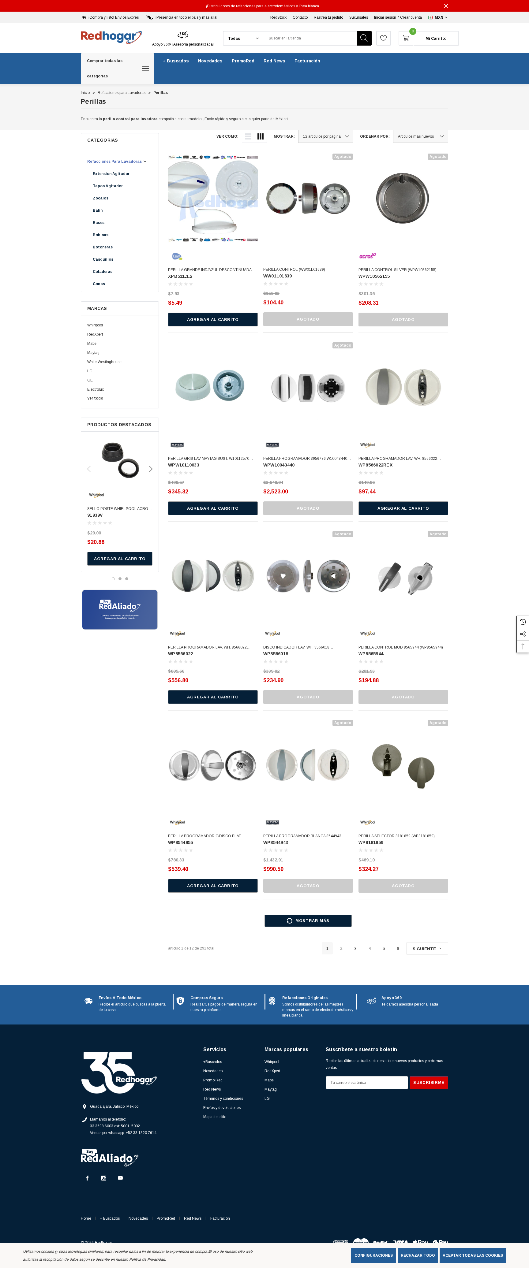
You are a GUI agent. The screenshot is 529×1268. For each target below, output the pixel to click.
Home (86, 1218)
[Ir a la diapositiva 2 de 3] (120, 578)
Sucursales (358, 17)
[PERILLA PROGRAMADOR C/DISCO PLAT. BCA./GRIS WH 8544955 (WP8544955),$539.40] (213, 764)
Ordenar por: (375, 136)
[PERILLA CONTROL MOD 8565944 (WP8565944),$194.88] (403, 576)
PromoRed (166, 1218)
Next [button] (151, 469)
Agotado (308, 319)
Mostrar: (284, 136)
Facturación (220, 1218)
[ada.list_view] (248, 136)
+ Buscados (110, 1218)
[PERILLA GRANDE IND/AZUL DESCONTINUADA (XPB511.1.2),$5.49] (213, 198)
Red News (192, 1218)
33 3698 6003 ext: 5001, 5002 (115, 1126)
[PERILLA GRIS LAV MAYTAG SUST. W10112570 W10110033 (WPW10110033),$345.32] (213, 387)
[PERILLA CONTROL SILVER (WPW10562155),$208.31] (403, 198)
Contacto (300, 17)
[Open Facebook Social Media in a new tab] (87, 1178)
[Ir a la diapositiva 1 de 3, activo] (113, 578)
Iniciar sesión (385, 17)
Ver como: (227, 136)
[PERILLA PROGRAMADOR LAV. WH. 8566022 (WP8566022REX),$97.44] (403, 387)
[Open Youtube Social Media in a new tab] (120, 1178)
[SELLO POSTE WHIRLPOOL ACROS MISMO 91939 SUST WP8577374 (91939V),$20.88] (119, 460)
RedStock (278, 17)
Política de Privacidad (147, 1259)
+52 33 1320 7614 (141, 1133)
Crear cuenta (411, 17)
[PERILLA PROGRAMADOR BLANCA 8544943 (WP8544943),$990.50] (308, 764)
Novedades (138, 1218)
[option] (127, 1003)
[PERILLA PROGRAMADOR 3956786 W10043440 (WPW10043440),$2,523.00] (308, 387)
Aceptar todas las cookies (473, 1255)
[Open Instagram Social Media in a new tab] (103, 1178)
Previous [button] (89, 469)
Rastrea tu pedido (328, 17)
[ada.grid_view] (260, 136)
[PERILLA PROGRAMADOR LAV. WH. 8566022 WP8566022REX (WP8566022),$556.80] (213, 576)
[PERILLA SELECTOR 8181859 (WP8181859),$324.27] (403, 764)
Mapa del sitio (214, 1117)
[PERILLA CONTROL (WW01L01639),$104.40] (308, 198)
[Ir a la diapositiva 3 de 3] (126, 578)
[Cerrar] (446, 5)
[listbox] (420, 136)
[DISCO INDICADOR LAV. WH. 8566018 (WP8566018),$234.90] (308, 576)
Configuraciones (374, 1255)
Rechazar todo (418, 1255)
